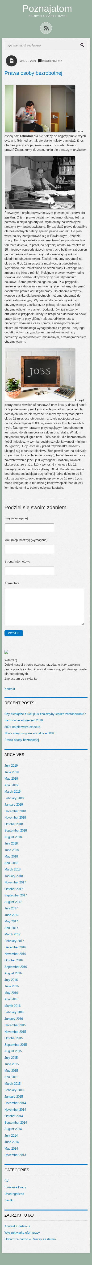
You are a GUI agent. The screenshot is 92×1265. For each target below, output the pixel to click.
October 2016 (13, 960)
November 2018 (15, 817)
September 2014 (15, 1122)
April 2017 (11, 928)
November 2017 (15, 882)
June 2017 (11, 915)
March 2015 (12, 1083)
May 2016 (11, 993)
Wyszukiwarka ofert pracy (22, 1232)
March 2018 (12, 869)
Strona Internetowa (17, 561)
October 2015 (13, 1038)
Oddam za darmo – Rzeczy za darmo (30, 1239)
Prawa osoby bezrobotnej (33, 73)
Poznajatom (47, 8)
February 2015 (14, 1090)
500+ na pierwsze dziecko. (22, 727)
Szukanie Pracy (15, 1187)
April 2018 (11, 863)
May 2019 (11, 778)
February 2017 (14, 941)
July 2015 (11, 1057)
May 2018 (11, 856)
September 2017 (15, 895)
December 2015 (15, 1025)
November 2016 (15, 954)
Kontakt (9, 689)
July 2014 (11, 1135)
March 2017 (12, 934)
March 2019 (12, 791)
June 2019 (11, 772)
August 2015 (13, 1051)
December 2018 (15, 811)
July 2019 (11, 765)
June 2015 (11, 1064)
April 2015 (11, 1077)
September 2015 (15, 1044)
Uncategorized (14, 1194)
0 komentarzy (52, 60)
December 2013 (15, 1155)
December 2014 (15, 1103)
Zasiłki (8, 1200)
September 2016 (15, 967)
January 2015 (13, 1096)
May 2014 (11, 1148)
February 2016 (14, 1012)
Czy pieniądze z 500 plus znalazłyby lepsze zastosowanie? (45, 714)
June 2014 (11, 1142)
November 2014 (15, 1109)
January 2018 (13, 876)
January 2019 (13, 804)
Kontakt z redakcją (17, 1226)
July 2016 (11, 980)
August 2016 (13, 973)
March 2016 (12, 1006)
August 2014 (13, 1129)
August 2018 (13, 837)
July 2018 (11, 843)
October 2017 (13, 889)
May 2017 (11, 921)
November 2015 (15, 1032)
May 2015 (11, 1070)
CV (6, 1181)
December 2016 (15, 947)
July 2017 (11, 908)
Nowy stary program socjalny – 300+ (29, 733)
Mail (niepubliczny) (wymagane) (25, 540)
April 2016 (11, 999)
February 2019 (14, 798)
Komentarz (11, 583)
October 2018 (13, 824)
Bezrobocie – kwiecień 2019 (23, 720)
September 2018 (15, 830)
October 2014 (13, 1116)
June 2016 (11, 986)
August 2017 (13, 902)
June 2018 (11, 850)
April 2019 (11, 785)
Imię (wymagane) (16, 518)
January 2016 (13, 1019)
